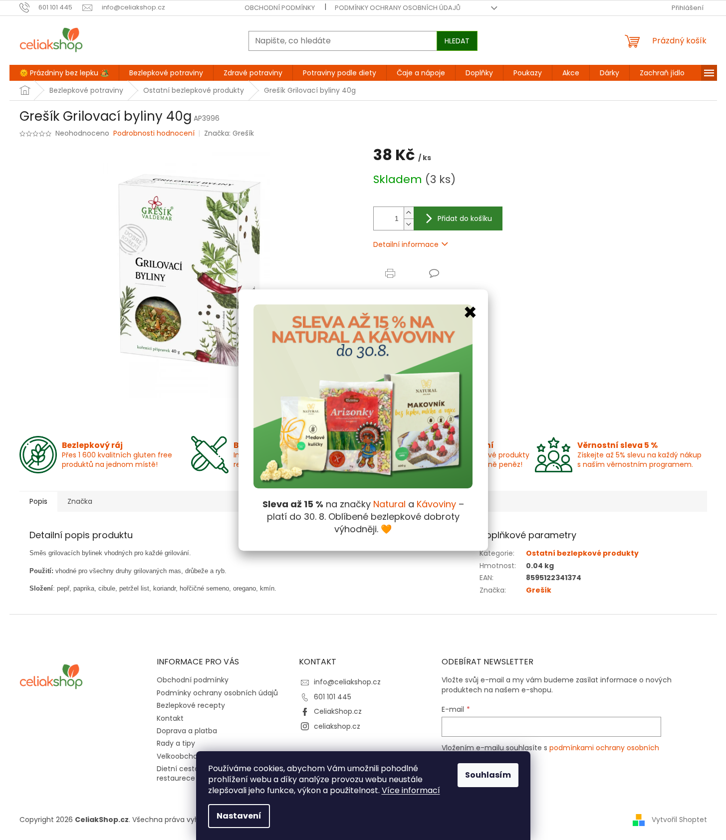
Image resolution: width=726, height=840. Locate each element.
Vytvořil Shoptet (679, 819)
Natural (389, 504)
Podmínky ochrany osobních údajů (398, 7)
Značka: (229, 133)
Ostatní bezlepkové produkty (582, 553)
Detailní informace (406, 244)
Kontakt (170, 718)
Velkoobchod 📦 (185, 756)
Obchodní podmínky (279, 7)
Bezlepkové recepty (191, 705)
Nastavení (239, 816)
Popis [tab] (38, 501)
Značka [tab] (79, 501)
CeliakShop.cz (338, 711)
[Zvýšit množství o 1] (409, 212)
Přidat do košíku (465, 218)
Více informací (411, 790)
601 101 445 (332, 697)
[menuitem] (64, 73)
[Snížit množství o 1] (409, 224)
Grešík (538, 590)
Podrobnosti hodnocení (154, 133)
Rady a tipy (176, 743)
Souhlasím (488, 775)
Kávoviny (436, 504)
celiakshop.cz (337, 726)
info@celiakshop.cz (347, 682)
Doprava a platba (187, 731)
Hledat (457, 41)
